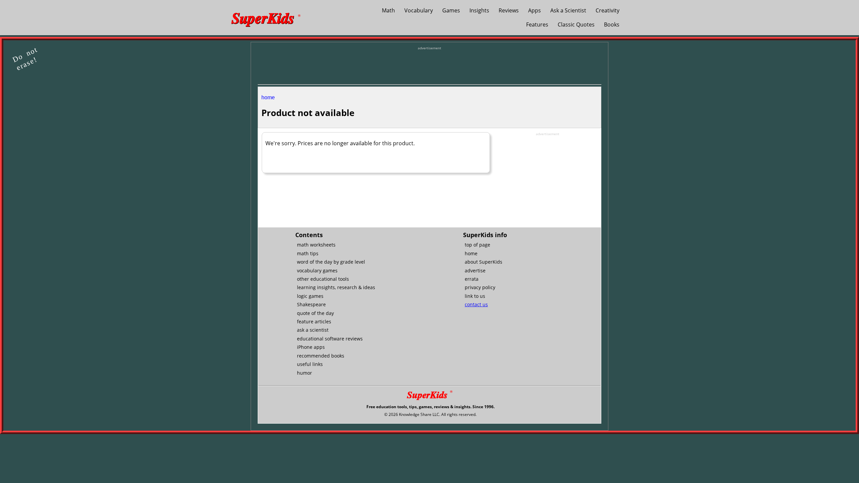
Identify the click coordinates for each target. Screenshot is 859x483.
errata (471, 279)
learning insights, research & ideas (336, 287)
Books (611, 24)
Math (388, 10)
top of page (477, 244)
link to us (475, 296)
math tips (307, 253)
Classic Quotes (576, 24)
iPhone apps (311, 347)
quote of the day (315, 313)
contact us (476, 304)
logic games (310, 296)
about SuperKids (483, 262)
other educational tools (323, 279)
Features (537, 24)
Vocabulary (418, 10)
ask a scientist (313, 330)
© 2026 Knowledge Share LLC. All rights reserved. (430, 414)
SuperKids (266, 17)
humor (304, 373)
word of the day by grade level (331, 262)
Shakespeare (311, 304)
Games (451, 10)
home (268, 97)
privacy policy (480, 287)
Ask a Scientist (568, 10)
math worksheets (316, 244)
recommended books (320, 356)
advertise (475, 270)
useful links (310, 364)
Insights (479, 10)
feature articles (314, 321)
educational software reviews (330, 338)
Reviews (509, 10)
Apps (534, 10)
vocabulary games (317, 270)
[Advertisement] (429, 66)
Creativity (607, 10)
